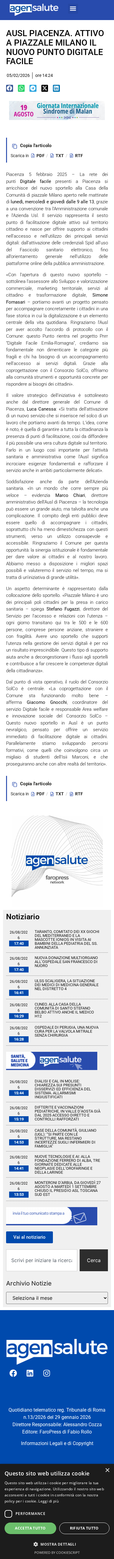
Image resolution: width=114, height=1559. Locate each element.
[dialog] (57, 1511)
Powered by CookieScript (57, 1552)
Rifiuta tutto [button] (84, 1528)
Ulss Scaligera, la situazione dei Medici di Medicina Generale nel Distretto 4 (66, 985)
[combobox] (41, 1260)
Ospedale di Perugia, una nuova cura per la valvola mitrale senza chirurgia (66, 1031)
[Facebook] (13, 1373)
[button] (73, 9)
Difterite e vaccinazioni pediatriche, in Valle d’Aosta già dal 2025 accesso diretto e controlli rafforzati (67, 1113)
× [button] (107, 1470)
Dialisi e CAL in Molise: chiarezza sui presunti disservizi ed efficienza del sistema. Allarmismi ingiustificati (63, 1089)
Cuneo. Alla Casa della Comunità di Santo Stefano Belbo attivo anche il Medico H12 (64, 1010)
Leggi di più (48, 1501)
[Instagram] (46, 1373)
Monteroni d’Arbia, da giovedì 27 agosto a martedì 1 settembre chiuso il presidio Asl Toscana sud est (68, 1188)
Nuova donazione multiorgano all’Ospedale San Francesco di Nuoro (66, 961)
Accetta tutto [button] (30, 1528)
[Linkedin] (30, 1373)
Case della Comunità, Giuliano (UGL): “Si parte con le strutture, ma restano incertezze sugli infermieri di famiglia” (65, 1138)
